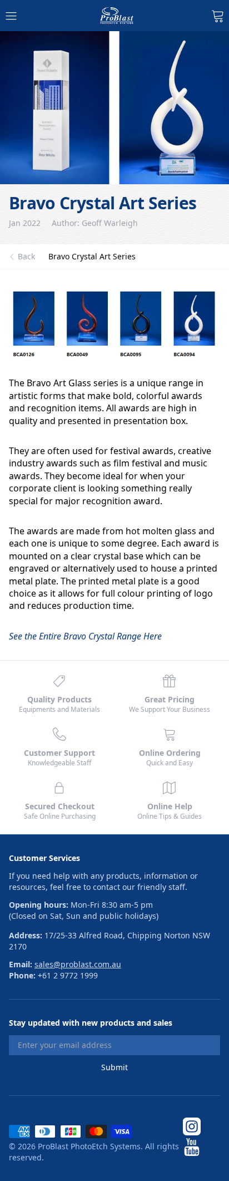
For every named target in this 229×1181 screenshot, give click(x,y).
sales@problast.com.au (77, 964)
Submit (114, 1067)
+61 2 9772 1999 (68, 975)
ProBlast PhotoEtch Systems (89, 1146)
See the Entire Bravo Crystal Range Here (85, 636)
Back (26, 256)
